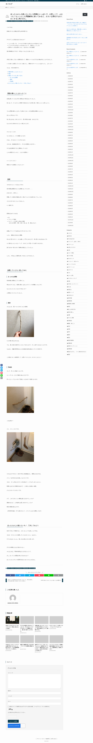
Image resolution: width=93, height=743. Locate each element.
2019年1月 (70, 183)
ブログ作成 (70, 255)
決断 (69, 315)
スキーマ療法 (71, 252)
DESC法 (70, 235)
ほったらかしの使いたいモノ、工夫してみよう (19, 83)
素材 (11, 79)
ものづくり (9, 568)
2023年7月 (70, 81)
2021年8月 (70, 115)
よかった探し (14, 568)
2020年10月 (70, 129)
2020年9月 (70, 132)
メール (10, 696)
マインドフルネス (72, 264)
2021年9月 (70, 112)
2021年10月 (70, 109)
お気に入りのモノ (72, 247)
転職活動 (70, 348)
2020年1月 (70, 152)
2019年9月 (70, 163)
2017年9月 (70, 222)
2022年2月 (70, 104)
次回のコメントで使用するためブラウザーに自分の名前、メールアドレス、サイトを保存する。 (29, 706)
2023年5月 (70, 84)
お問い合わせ (53, 738)
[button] (10, 575)
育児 (69, 331)
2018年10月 (70, 191)
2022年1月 (70, 107)
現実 (9, 73)
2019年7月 (70, 169)
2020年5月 (70, 140)
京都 (69, 281)
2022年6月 (70, 95)
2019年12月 (70, 155)
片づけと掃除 (32, 568)
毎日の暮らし (26, 568)
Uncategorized (71, 238)
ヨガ (69, 272)
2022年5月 (70, 98)
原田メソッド (71, 292)
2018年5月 (70, 205)
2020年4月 (70, 143)
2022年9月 (70, 90)
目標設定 (70, 320)
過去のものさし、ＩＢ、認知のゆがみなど (77, 351)
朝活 (69, 306)
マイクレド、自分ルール (73, 261)
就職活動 (70, 300)
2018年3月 (70, 211)
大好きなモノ (20, 568)
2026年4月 (70, 76)
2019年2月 (70, 180)
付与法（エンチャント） (73, 283)
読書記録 (70, 343)
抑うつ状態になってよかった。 (73, 51)
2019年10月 (70, 160)
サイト (9, 701)
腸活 (69, 334)
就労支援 (70, 298)
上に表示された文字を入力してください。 (17, 712)
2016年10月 (70, 225)
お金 (69, 250)
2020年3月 (70, 146)
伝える (69, 286)
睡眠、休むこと (71, 323)
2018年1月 (70, 217)
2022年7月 (70, 92)
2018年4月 (70, 208)
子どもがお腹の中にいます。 (73, 59)
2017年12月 (70, 219)
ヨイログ (9, 4)
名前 (9, 690)
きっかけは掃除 (14, 77)
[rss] (85, 0)
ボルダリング (71, 258)
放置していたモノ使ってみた (15, 75)
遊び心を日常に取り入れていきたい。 (75, 34)
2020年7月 (70, 135)
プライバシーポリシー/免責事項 (43, 738)
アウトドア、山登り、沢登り (74, 241)
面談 (69, 354)
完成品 (11, 81)
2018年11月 (70, 188)
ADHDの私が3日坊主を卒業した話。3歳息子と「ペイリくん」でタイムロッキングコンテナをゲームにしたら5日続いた (77, 24)
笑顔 (69, 326)
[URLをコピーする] (58, 575)
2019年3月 (70, 177)
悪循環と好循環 (71, 303)
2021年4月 (70, 123)
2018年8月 (70, 197)
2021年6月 (70, 121)
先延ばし (70, 289)
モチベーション (71, 267)
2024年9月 (70, 78)
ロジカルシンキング (72, 278)
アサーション (71, 244)
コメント (10, 672)
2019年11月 (70, 157)
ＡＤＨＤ (70, 233)
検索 (85, 14)
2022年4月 (70, 101)
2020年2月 (70, 149)
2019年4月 (70, 174)
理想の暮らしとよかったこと (15, 71)
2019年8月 (70, 166)
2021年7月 (70, 118)
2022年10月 (70, 87)
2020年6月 (70, 138)
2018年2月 (70, 214)
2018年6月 (70, 202)
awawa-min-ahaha (13, 603)
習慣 (69, 329)
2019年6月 (70, 171)
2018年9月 (70, 194)
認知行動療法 (71, 340)
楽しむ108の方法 (71, 309)
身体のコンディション (73, 346)
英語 (69, 337)
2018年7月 (70, 200)
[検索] (86, 0)
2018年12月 (70, 186)
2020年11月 (70, 126)
